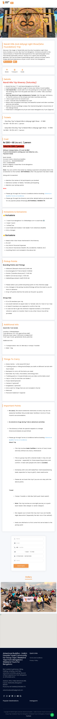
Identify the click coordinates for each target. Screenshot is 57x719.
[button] (29, 552)
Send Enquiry (21, 566)
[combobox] (16, 547)
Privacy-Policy (34, 660)
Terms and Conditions (36, 658)
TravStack (28, 716)
